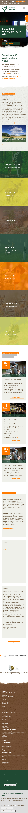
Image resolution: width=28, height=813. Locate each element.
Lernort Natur (4, 759)
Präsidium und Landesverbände (7, 698)
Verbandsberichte (5, 703)
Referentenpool (4, 758)
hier (17, 437)
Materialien (4, 760)
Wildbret (3, 724)
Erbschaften (4, 705)
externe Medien (20, 805)
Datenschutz (4, 783)
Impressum (13, 783)
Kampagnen (4, 735)
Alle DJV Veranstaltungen (9, 355)
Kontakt (18, 3)
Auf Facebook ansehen (8, 528)
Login (17, 783)
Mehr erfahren (16, 397)
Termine (5, 3)
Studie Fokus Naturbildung (7, 750)
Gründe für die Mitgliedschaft (7, 696)
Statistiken (11, 805)
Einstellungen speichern (7, 808)
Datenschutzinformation (15, 802)
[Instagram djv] (2, 1)
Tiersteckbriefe (4, 749)
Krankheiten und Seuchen (6, 722)
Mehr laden (13, 643)
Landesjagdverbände (7, 68)
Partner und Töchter (5, 702)
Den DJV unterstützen (21, 1)
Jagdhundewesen (5, 723)
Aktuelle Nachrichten (8, 93)
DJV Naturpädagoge (5, 756)
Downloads (11, 3)
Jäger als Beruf (4, 719)
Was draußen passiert (6, 715)
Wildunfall (4, 740)
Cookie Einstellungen (10, 785)
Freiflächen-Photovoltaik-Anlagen (8, 733)
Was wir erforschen (5, 739)
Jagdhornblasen (4, 726)
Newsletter (4, 707)
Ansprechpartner (5, 699)
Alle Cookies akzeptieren (8, 811)
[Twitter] (13, 1)
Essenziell (4, 805)
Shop (22, 3)
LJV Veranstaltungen (8, 357)
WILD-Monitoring (5, 737)
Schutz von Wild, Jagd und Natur (11, 77)
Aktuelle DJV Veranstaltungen (11, 353)
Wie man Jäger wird (5, 717)
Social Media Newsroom (9, 493)
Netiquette (4, 709)
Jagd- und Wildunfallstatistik (7, 748)
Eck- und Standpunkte (6, 700)
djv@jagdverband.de (8, 780)
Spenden (3, 706)
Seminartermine (5, 763)
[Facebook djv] (6, 1)
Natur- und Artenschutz (6, 716)
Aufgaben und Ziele (5, 695)
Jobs (15, 3)
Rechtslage (4, 720)
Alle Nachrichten (7, 95)
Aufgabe (7, 73)
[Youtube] (9, 1)
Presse (2, 3)
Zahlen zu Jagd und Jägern (6, 746)
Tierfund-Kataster (5, 736)
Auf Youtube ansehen (8, 549)
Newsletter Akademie (5, 762)
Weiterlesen (9, 43)
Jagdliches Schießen (5, 727)
